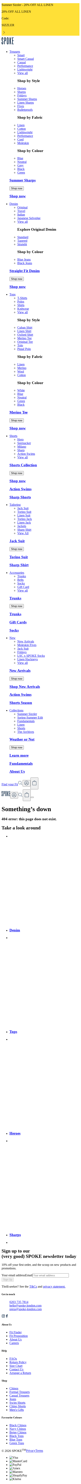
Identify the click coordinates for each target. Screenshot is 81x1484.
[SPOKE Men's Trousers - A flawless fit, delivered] (8, 45)
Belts (20, 579)
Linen (21, 125)
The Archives (25, 731)
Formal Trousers (19, 1392)
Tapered (22, 240)
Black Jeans (24, 263)
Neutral (22, 162)
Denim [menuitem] (13, 204)
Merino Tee (24, 338)
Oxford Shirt (25, 334)
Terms (39, 1450)
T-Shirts (22, 298)
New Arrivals (25, 641)
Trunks (21, 576)
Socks (21, 583)
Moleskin (23, 143)
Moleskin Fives (26, 645)
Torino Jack (24, 519)
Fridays (22, 95)
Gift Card (23, 587)
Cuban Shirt (24, 327)
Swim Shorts (17, 1402)
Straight (22, 244)
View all (22, 73)
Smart (21, 55)
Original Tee (25, 341)
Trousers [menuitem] (14, 51)
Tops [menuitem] (12, 294)
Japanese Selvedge (28, 218)
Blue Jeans (24, 259)
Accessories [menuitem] (16, 572)
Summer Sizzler (27, 714)
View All (23, 533)
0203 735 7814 (18, 1302)
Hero (20, 439)
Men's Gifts (16, 1409)
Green (21, 172)
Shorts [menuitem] (13, 436)
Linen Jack (24, 522)
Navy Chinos (17, 1428)
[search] (20, 796)
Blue (20, 158)
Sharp (21, 450)
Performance (25, 66)
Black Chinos (17, 1425)
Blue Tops (15, 1439)
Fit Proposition (18, 1336)
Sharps (21, 92)
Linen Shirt (24, 331)
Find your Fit (10, 784)
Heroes (21, 88)
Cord (20, 139)
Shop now (16, 188)
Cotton (21, 128)
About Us (15, 1339)
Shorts (21, 728)
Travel (21, 211)
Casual (21, 62)
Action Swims (26, 453)
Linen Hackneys (27, 659)
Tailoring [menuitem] (15, 504)
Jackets (21, 526)
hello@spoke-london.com (25, 1305)
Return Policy (18, 1362)
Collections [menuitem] (16, 710)
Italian (21, 214)
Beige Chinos (17, 1432)
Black (21, 169)
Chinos (13, 1388)
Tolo (20, 345)
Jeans (12, 1399)
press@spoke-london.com (25, 1309)
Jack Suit (23, 508)
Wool (20, 371)
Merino (21, 368)
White (21, 390)
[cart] (27, 795)
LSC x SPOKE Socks (31, 655)
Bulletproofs (25, 109)
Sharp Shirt (24, 529)
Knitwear (23, 308)
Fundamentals (26, 721)
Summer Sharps (27, 99)
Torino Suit (24, 511)
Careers (14, 1343)
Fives (20, 106)
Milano (21, 446)
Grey (20, 165)
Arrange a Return (20, 1373)
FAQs (13, 1358)
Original (22, 207)
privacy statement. (54, 1286)
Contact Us (16, 1369)
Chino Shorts (17, 1406)
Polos (20, 301)
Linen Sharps (25, 102)
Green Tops (16, 1443)
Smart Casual (25, 58)
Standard (22, 237)
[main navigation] (32, 797)
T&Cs (33, 1286)
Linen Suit (23, 515)
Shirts (20, 305)
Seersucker (24, 443)
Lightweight (24, 69)
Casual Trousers (19, 1395)
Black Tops (16, 1436)
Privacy (30, 1450)
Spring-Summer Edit (30, 717)
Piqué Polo (24, 349)
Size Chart (15, 1365)
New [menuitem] (12, 638)
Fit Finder (15, 1332)
